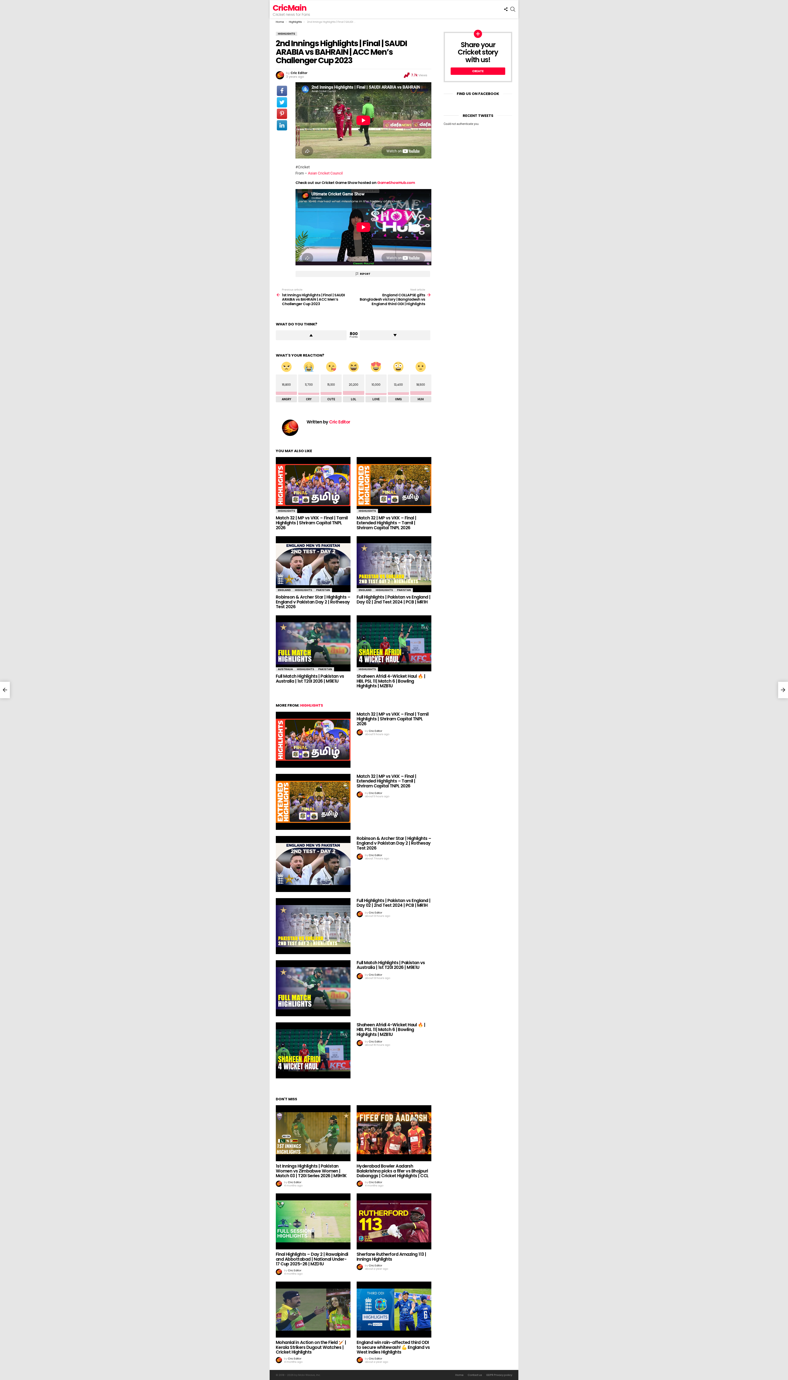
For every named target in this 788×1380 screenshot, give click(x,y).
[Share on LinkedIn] (282, 125)
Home (459, 1375)
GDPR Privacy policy (499, 1375)
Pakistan (323, 590)
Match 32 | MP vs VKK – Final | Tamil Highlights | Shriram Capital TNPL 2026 (312, 522)
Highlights (286, 511)
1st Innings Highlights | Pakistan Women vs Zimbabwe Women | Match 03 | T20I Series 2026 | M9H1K (311, 1171)
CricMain (289, 8)
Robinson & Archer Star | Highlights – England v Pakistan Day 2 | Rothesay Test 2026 (313, 602)
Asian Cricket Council (325, 173)
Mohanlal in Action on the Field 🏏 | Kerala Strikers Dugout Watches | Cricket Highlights (311, 1347)
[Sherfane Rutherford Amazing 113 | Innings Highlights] (394, 1221)
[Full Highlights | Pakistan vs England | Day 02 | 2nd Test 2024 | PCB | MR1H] (394, 564)
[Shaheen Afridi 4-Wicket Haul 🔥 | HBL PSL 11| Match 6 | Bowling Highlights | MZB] (394, 643)
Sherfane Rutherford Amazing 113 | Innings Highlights (391, 1256)
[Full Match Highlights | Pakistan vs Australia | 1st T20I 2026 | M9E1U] (313, 643)
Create (478, 71)
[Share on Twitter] (282, 102)
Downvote (395, 335)
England (284, 590)
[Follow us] (505, 9)
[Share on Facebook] (282, 91)
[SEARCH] (512, 9)
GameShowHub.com (396, 182)
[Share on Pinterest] (282, 114)
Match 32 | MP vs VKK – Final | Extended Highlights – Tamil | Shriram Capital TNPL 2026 (386, 522)
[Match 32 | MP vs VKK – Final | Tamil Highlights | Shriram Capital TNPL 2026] (313, 485)
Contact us (475, 1375)
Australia (285, 669)
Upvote (311, 335)
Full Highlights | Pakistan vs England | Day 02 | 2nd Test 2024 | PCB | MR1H (394, 599)
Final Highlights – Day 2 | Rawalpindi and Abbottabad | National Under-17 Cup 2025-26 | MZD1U (312, 1259)
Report (365, 274)
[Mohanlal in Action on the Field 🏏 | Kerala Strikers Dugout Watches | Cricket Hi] (313, 1310)
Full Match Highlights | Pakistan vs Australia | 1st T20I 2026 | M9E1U (310, 678)
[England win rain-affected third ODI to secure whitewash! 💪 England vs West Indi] (394, 1310)
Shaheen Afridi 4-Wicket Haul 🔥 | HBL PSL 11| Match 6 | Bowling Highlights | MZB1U (391, 681)
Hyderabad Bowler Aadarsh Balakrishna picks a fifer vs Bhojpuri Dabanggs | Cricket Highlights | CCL (393, 1171)
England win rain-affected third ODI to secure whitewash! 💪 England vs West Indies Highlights (393, 1347)
